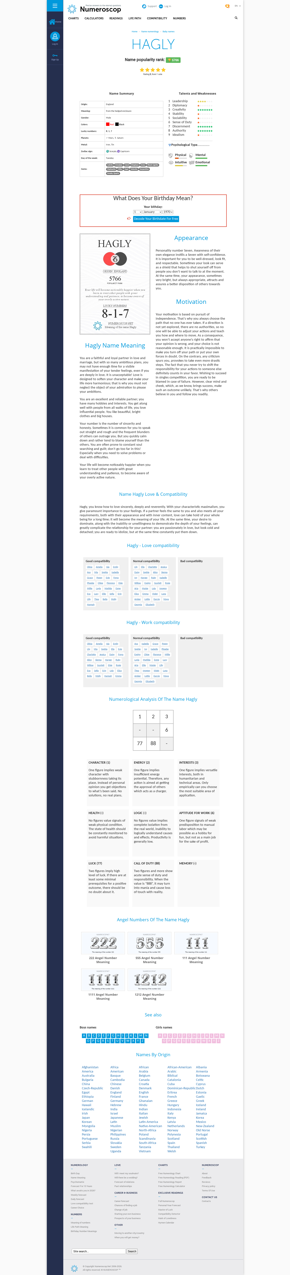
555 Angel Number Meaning (149, 960)
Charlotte (152, 567)
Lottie (147, 599)
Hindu (143, 1105)
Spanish (201, 1143)
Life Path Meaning (79, 1226)
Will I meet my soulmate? (126, 1173)
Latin (113, 1122)
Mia (96, 572)
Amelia (99, 567)
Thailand (173, 1147)
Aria (136, 588)
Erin (120, 594)
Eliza (136, 594)
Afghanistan (90, 1067)
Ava (89, 572)
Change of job (120, 1209)
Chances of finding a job (125, 1205)
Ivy (135, 578)
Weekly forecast (78, 1194)
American (117, 1071)
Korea (200, 1118)
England (116, 1092)
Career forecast (121, 1201)
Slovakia (116, 1143)
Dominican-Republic (181, 1088)
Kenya (171, 1118)
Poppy (99, 578)
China (86, 1084)
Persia (86, 1134)
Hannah (90, 604)
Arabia (143, 1071)
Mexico (201, 1122)
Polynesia (174, 1134)
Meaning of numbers (80, 1222)
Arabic (171, 1071)
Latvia (171, 1122)
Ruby (153, 578)
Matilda (108, 588)
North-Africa (147, 1130)
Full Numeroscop (166, 1201)
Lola (154, 588)
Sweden (115, 1147)
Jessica (164, 567)
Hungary (173, 1105)
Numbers (179, 18)
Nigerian (116, 1130)
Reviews (206, 1181)
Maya (166, 599)
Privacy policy (208, 1186)
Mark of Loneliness (167, 1218)
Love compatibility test (82, 1203)
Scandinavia (147, 1139)
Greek (200, 1101)
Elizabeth (150, 604)
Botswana (203, 1076)
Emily (115, 567)
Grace (90, 578)
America (87, 1071)
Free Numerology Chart (169, 1173)
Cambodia (117, 1080)
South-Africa (147, 1143)
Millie (89, 588)
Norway (172, 1130)
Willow (137, 583)
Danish (115, 1088)
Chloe (100, 583)
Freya (116, 578)
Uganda (115, 1151)
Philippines (118, 1134)
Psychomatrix (77, 1181)
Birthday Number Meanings (84, 1231)
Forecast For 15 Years (81, 1186)
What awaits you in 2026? (83, 1190)
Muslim (115, 1126)
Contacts (206, 1201)
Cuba (171, 1084)
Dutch (200, 1088)
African (144, 1067)
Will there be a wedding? (125, 1177)
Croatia (144, 1084)
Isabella (115, 572)
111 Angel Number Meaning (196, 960)
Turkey (200, 1147)
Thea (96, 599)
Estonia (201, 1092)
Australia (88, 1076)
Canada (144, 1080)
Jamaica (201, 1113)
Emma (145, 594)
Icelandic (88, 1109)
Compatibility (157, 18)
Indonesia (174, 1109)
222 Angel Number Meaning (103, 960)
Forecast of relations (124, 1181)
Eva (88, 594)
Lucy (96, 594)
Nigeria (87, 1130)
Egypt (86, 1092)
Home (58, 21)
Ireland (201, 1109)
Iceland (201, 1105)
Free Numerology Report (170, 1181)
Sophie (146, 572)
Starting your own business (127, 1213)
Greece (172, 1101)
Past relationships (123, 1186)
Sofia (112, 594)
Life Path (135, 18)
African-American (179, 1067)
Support (152, 6)
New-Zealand (205, 1126)
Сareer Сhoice (77, 1207)
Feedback (206, 1177)
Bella (105, 599)
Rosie (167, 583)
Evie (108, 578)
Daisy (136, 572)
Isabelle (163, 578)
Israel (114, 1113)
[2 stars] (147, 69)
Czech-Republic (92, 1088)
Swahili (87, 1147)
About (205, 1173)
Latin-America (148, 1122)
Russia (114, 1139)
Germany (116, 1101)
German (87, 1101)
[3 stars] (152, 69)
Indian (143, 1109)
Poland (144, 1134)
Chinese (116, 1084)
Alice (155, 572)
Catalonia (174, 1080)
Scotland (173, 1139)
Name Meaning (78, 1177)
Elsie (120, 583)
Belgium (144, 1076)
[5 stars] (163, 69)
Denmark (145, 1088)
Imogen (163, 588)
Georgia (138, 604)
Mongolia (88, 1126)
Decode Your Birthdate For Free (156, 219)
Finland (115, 1097)
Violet (155, 594)
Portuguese (90, 1139)
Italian (143, 1113)
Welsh (171, 1151)
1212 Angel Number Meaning (149, 997)
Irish (85, 1113)
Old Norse (203, 1130)
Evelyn (147, 583)
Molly (113, 599)
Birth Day (75, 1173)
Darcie (157, 599)
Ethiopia (88, 1097)
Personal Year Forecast (169, 1205)
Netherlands (176, 1126)
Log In (55, 43)
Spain (171, 1143)
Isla (107, 567)
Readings (116, 18)
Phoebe (90, 583)
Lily (135, 567)
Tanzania (145, 1147)
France (143, 1097)
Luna (163, 594)
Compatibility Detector (169, 1213)
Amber (137, 599)
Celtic (200, 1080)
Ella (142, 567)
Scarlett (157, 583)
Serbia (86, 1143)
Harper (144, 578)
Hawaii (86, 1105)
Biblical (172, 1076)
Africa (114, 1067)
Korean (87, 1122)
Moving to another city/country (129, 1232)
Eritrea (172, 1092)
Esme (118, 588)
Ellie (104, 594)
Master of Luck (165, 1209)
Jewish (143, 1118)
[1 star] (142, 69)
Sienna (164, 572)
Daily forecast (77, 1199)
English (144, 1092)
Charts (73, 18)
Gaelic (200, 1097)
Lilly (89, 599)
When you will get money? (126, 1237)
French (172, 1097)
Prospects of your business (127, 1218)
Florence (111, 583)
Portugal (202, 1134)
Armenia (202, 1071)
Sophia (105, 572)
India (113, 1109)
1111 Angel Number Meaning (103, 997)
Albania (201, 1067)
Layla (98, 588)
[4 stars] (158, 69)
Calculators (94, 18)
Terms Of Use (208, 1190)
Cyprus (201, 1084)
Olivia (89, 567)
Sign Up (55, 59)
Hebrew (115, 1105)
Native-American (150, 1126)
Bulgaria (87, 1080)
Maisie (145, 588)
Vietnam (145, 1151)
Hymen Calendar (166, 1222)
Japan (86, 1118)
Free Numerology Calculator (171, 1186)
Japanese (116, 1118)
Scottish (201, 1139)
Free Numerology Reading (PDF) (173, 1177)
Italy (170, 1113)
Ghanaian (146, 1101)
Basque (115, 1076)
